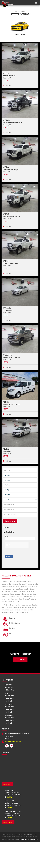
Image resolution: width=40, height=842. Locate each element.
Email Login (23, 837)
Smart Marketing (33, 839)
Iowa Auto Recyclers (11, 834)
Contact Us (35, 837)
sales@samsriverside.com (13, 741)
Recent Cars (7, 784)
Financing (32, 834)
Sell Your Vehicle (23, 834)
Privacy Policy (15, 837)
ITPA (3, 834)
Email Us (9, 797)
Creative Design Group (21, 839)
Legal (8, 837)
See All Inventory (20, 659)
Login (29, 837)
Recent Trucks (8, 822)
